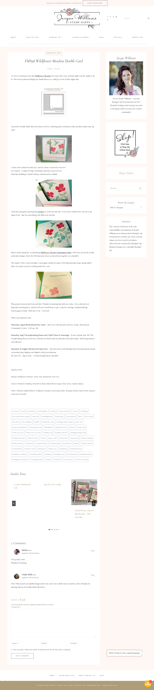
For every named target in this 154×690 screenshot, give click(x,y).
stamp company (86, 443)
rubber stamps (17, 443)
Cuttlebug (84, 411)
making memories (18, 438)
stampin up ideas (35, 454)
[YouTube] (116, 17)
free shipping (27, 422)
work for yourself (82, 459)
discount (35, 416)
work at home (68, 459)
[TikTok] (107, 19)
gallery (37, 422)
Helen (25, 550)
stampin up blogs (76, 449)
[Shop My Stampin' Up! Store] (126, 143)
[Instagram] (110, 17)
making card (47, 432)
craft (23, 411)
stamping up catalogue (20, 459)
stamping (47, 454)
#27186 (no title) (67, 675)
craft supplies (42, 411)
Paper (42, 438)
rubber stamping (87, 438)
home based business (19, 427)
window (41, 212)
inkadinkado (48, 427)
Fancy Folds (53, 69)
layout (72, 427)
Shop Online (126, 173)
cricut (75, 411)
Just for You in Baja (52, 484)
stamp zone (52, 449)
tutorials (57, 459)
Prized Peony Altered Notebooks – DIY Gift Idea (84, 514)
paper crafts (52, 438)
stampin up (63, 449)
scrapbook (29, 443)
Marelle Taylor (32, 438)
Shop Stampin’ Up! (87, 675)
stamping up (71, 454)
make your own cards (33, 432)
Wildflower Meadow (43, 76)
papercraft (74, 438)
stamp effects (17, 449)
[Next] (93, 503)
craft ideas (31, 411)
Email (44, 643)
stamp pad (41, 449)
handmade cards (48, 422)
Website (73, 643)
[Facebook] (107, 17)
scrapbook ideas (41, 443)
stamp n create (29, 449)
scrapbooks (66, 443)
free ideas (16, 422)
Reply (93, 551)
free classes (88, 416)
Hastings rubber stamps (64, 422)
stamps (49, 459)
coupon (15, 411)
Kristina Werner (61, 427)
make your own (17, 432)
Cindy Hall (27, 574)
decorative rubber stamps (21, 416)
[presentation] (84, 492)
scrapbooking (55, 443)
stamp (76, 443)
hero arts (78, 422)
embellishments (47, 416)
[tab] (49, 529)
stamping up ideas (37, 459)
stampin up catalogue (19, 454)
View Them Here (95, 3)
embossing (59, 416)
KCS (115, 685)
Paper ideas (63, 438)
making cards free (61, 432)
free (80, 416)
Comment (16, 607)
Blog (101, 37)
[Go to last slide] (14, 503)
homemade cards (36, 427)
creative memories (64, 411)
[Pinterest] (113, 17)
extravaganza (71, 416)
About (13, 37)
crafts (52, 411)
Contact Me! (137, 37)
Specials (118, 37)
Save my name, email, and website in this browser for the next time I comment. (42, 650)
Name (15, 643)
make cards (81, 427)
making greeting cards (78, 432)
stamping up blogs (85, 454)
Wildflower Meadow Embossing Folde (56, 252)
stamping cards (59, 454)
